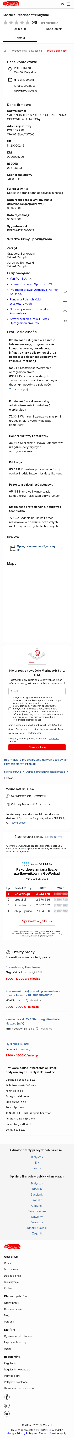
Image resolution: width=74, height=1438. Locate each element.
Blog (6, 1315)
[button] (49, 23)
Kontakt (8, 1288)
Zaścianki (37, 1194)
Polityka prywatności (16, 1382)
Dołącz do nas (12, 1275)
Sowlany (37, 1216)
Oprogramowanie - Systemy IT (29, 795)
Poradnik (9, 1321)
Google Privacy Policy (20, 1433)
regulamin (54, 738)
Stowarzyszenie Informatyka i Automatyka (30, 311)
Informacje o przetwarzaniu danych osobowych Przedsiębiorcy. (36, 762)
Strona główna (12, 771)
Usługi (7, 1348)
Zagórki (37, 1233)
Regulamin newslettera (17, 1369)
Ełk (37, 1162)
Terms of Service (49, 1433)
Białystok (37, 1157)
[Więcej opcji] (67, 14)
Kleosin (37, 1189)
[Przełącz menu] (69, 4)
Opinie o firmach (13, 1309)
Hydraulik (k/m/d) (18, 1044)
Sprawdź (51, 836)
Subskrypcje (11, 1281)
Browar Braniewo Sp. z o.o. (28, 284)
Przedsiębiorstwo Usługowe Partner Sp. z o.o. (34, 292)
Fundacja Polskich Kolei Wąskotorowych (25, 301)
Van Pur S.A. (18, 278)
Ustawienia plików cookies (19, 1388)
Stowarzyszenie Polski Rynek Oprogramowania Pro (29, 321)
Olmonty (37, 1205)
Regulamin (10, 1363)
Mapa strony (11, 1269)
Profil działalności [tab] (57, 50)
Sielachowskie (37, 1211)
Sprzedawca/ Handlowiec (23, 967)
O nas (7, 1263)
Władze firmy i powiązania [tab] (27, 50)
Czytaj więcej (34, 733)
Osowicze (37, 1222)
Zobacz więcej (18, 389)
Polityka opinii (12, 1375)
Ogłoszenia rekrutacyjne (18, 1336)
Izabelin (37, 1200)
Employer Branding (15, 1342)
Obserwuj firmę (37, 747)
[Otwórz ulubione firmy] (62, 4)
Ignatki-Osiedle (37, 1228)
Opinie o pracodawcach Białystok (45, 771)
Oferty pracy (11, 1302)
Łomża (37, 1168)
